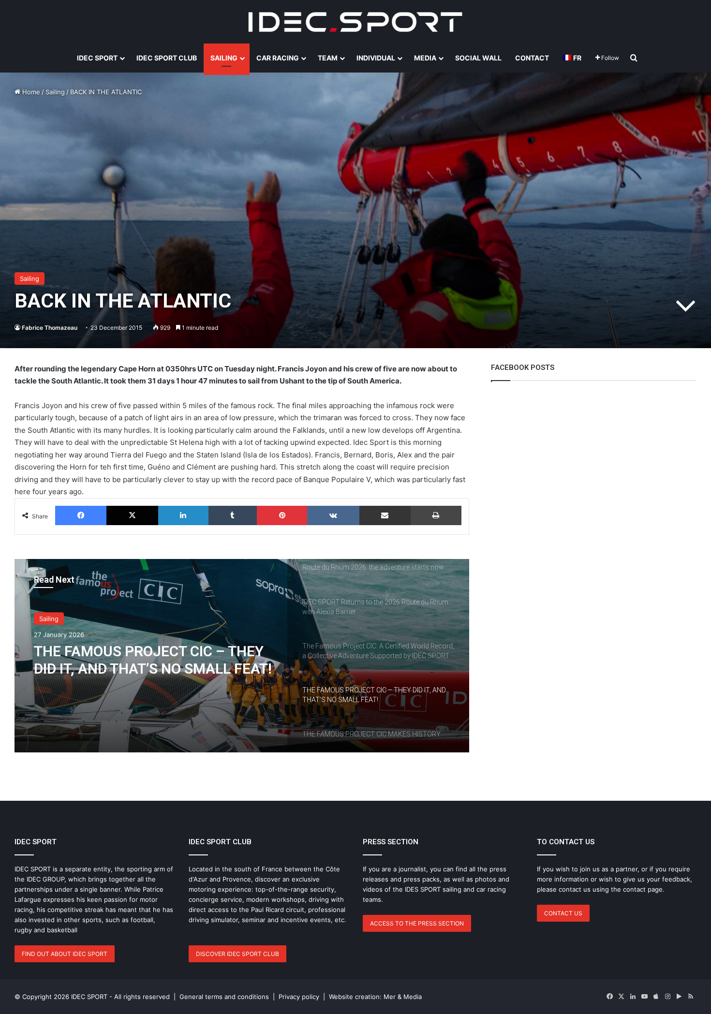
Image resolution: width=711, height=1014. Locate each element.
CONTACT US (563, 913)
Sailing (55, 92)
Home (30, 92)
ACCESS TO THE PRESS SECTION (417, 923)
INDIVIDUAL (375, 58)
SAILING (223, 58)
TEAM (328, 58)
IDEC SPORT (97, 58)
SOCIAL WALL (478, 58)
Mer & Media (403, 996)
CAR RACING (277, 58)
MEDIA (425, 58)
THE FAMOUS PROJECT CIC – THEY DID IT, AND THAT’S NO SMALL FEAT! (153, 659)
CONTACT (532, 58)
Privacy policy (299, 996)
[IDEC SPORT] (355, 21)
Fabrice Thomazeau (49, 327)
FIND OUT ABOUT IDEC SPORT (64, 953)
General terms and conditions (224, 996)
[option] (242, 655)
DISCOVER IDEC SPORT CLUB (237, 953)
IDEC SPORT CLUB (166, 58)
